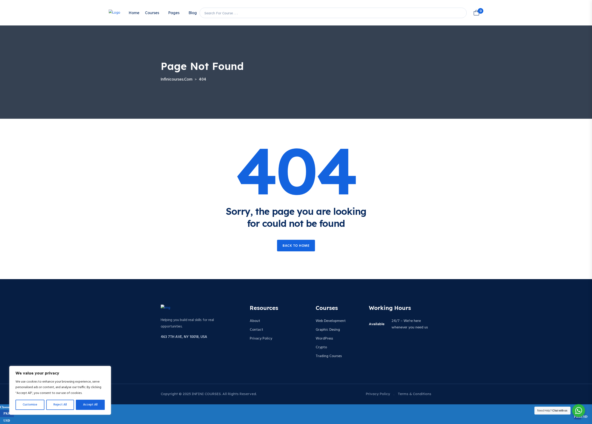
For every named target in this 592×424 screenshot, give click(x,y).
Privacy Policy (261, 339)
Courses (152, 12)
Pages (173, 12)
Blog (192, 12)
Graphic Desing (328, 330)
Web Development (331, 321)
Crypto (321, 347)
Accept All (90, 404)
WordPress (324, 339)
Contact (256, 330)
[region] (60, 390)
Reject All (60, 404)
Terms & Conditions (414, 394)
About (255, 321)
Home (134, 12)
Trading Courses (329, 356)
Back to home (296, 246)
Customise (30, 404)
